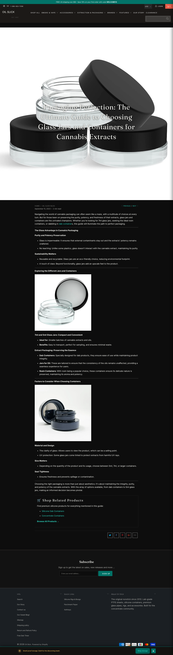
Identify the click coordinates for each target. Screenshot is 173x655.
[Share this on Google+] (128, 535)
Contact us (21, 610)
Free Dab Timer (23, 636)
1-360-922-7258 (16, 6)
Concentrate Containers (53, 516)
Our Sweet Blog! (23, 615)
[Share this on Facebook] (116, 535)
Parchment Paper (71, 604)
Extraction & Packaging (90, 13)
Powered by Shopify (40, 644)
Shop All (35, 13)
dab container (65, 224)
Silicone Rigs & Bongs (72, 599)
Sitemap (20, 620)
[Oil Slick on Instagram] (4, 6)
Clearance (151, 13)
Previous (126, 206)
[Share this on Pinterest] (122, 535)
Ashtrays (67, 610)
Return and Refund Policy (27, 630)
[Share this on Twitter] (110, 535)
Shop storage (143, 651)
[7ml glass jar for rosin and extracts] (63, 330)
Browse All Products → (48, 521)
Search (19, 599)
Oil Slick (8, 12)
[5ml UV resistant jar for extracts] (63, 440)
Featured (124, 13)
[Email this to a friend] (135, 535)
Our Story (138, 13)
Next (135, 206)
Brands (111, 13)
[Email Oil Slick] (8, 6)
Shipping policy (23, 625)
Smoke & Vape (49, 13)
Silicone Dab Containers (53, 511)
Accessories (67, 13)
